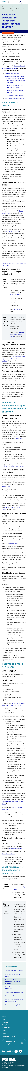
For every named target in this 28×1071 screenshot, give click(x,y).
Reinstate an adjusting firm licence (14, 992)
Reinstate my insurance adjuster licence (17, 334)
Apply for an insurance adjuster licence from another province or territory (14, 358)
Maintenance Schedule (8, 1036)
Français (4, 1016)
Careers (4, 1030)
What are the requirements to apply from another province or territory (15, 77)
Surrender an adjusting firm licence (14, 1005)
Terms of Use (6, 1027)
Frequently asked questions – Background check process (14, 264)
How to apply (16, 309)
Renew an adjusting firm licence (13, 996)
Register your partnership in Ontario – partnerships (15, 86)
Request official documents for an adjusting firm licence (14, 1000)
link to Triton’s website (12, 231)
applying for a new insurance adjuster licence (12, 802)
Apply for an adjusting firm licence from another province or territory (13, 981)
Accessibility (5, 1022)
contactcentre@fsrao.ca (16, 294)
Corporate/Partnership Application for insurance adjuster (13, 704)
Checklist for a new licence (15, 95)
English (4, 1019)
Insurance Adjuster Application (12, 808)
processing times (19, 888)
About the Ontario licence (12, 73)
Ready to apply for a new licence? (14, 98)
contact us (5, 260)
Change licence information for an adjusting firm (13, 988)
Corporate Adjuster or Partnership (14, 970)
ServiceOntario (19, 438)
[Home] (6, 2)
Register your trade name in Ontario (15, 91)
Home (3, 7)
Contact (4, 1033)
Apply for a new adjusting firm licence (13, 466)
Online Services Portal (15, 848)
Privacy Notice (6, 1025)
